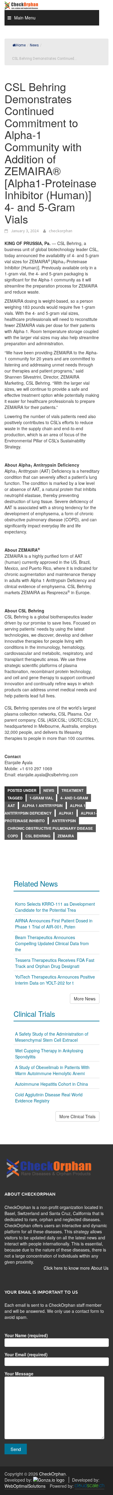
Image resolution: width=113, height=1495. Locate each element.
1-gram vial (41, 798)
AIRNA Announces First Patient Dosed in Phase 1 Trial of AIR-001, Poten (54, 924)
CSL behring (37, 836)
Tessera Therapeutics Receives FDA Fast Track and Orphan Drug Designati (54, 963)
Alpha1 (66, 813)
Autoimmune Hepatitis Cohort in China (51, 1084)
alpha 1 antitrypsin (42, 805)
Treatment (72, 790)
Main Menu (25, 18)
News (48, 790)
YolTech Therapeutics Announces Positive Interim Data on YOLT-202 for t (55, 980)
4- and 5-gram (74, 798)
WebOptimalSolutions (25, 1486)
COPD (13, 836)
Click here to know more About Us (76, 1268)
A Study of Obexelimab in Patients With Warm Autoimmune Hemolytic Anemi (52, 1070)
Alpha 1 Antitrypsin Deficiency (45, 809)
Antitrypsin (64, 820)
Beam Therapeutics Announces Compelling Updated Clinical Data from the (52, 943)
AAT (11, 805)
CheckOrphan (52, 1474)
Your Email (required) (26, 1354)
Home (21, 45)
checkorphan (60, 230)
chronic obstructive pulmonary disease (50, 828)
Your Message (19, 1374)
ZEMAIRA (66, 836)
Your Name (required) (26, 1335)
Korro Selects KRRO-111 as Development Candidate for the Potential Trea (55, 907)
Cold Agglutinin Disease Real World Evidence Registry (49, 1097)
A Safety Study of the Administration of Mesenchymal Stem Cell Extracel (51, 1037)
